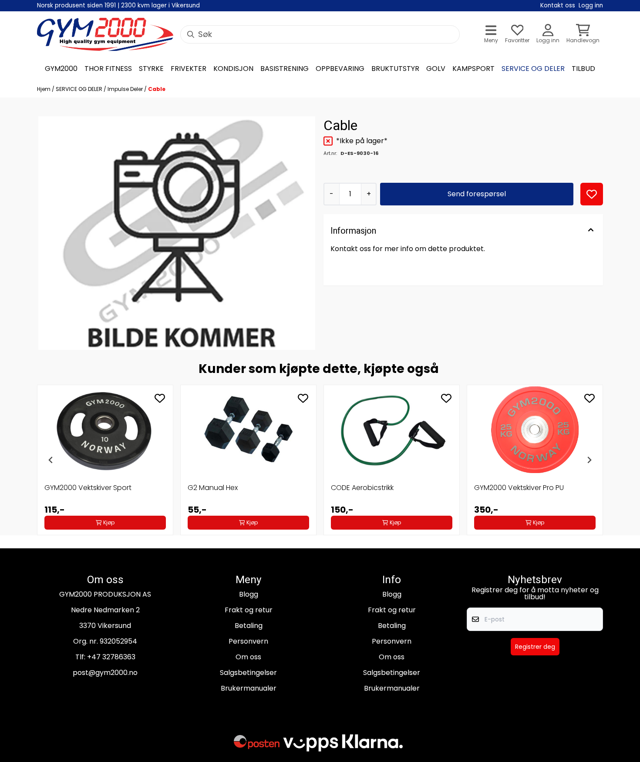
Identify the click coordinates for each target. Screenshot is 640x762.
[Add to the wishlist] (160, 398)
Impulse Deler (126, 89)
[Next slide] (589, 460)
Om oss (248, 657)
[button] (591, 194)
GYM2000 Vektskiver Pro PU (519, 488)
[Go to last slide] (51, 460)
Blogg (248, 594)
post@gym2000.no (105, 673)
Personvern (248, 641)
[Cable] (176, 233)
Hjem (44, 89)
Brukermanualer (248, 688)
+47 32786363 (111, 657)
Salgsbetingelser (248, 673)
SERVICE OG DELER (80, 89)
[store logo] (105, 34)
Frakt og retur (249, 610)
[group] (105, 460)
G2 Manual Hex (213, 488)
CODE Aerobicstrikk (362, 488)
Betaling (249, 626)
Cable (156, 89)
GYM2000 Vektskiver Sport (87, 488)
